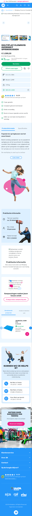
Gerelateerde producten (8, 312)
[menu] (8, 5)
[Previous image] (3, 22)
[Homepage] (3, 5)
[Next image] (28, 22)
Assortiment (9, 10)
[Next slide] (30, 328)
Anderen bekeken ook (24, 312)
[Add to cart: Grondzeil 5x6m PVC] (27, 334)
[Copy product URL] (25, 68)
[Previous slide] (1, 328)
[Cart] (29, 5)
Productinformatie (8, 128)
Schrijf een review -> (10, 478)
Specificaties (22, 128)
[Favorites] (25, 5)
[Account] (21, 5)
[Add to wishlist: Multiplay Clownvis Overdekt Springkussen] (29, 68)
